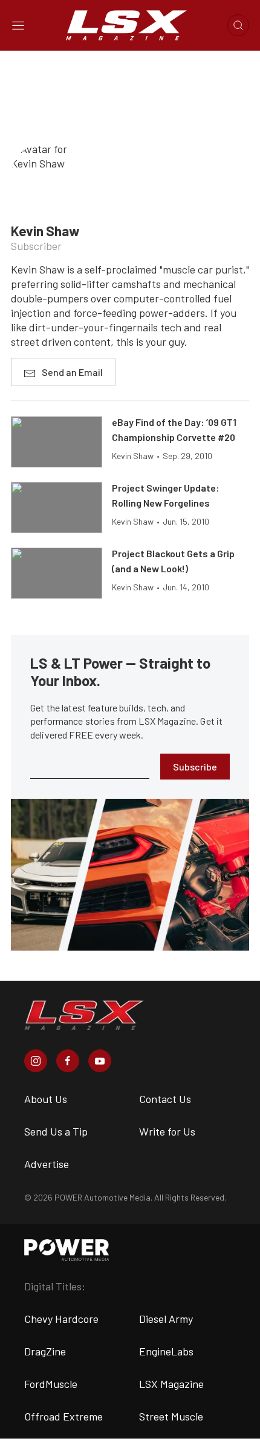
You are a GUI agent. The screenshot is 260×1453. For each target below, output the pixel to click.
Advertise (46, 1163)
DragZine (45, 1351)
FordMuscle (50, 1383)
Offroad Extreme (63, 1416)
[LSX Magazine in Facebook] (67, 1060)
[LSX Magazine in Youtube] (99, 1060)
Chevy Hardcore (61, 1318)
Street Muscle (171, 1416)
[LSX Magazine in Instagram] (35, 1060)
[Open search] (238, 25)
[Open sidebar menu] (18, 25)
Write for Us (167, 1131)
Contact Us (165, 1098)
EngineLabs (166, 1351)
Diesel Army (166, 1318)
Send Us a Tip (56, 1131)
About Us (45, 1098)
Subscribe (195, 766)
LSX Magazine (171, 1383)
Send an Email (72, 372)
